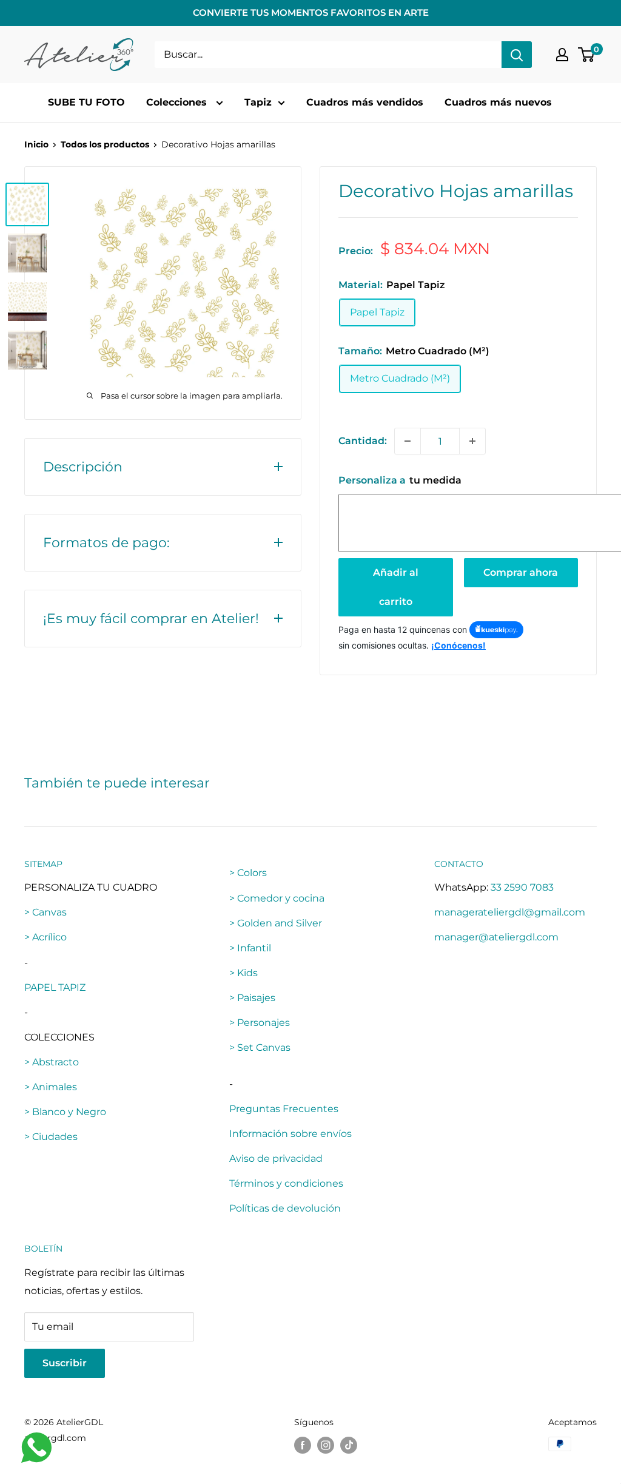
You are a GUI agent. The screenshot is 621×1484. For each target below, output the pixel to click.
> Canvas (45, 912)
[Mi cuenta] (562, 54)
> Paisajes (252, 997)
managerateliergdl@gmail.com (509, 912)
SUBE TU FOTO (86, 102)
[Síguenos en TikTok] (348, 1445)
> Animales (50, 1087)
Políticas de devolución (285, 1208)
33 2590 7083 (522, 887)
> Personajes (259, 1022)
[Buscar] (517, 54)
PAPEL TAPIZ (55, 987)
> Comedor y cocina (276, 898)
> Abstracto (51, 1062)
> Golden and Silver (275, 923)
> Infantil (250, 948)
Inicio (36, 144)
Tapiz (258, 102)
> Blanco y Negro (65, 1112)
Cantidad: (362, 441)
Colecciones (178, 102)
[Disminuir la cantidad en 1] (407, 441)
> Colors (248, 873)
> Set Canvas (259, 1047)
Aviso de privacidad (276, 1158)
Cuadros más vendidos (364, 102)
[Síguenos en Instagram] (325, 1445)
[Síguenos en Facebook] (302, 1445)
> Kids (243, 973)
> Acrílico (45, 937)
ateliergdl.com (55, 1437)
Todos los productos (105, 144)
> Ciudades (51, 1136)
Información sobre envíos (290, 1133)
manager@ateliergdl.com (496, 937)
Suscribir (64, 1363)
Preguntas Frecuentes (283, 1109)
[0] (586, 54)
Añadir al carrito (395, 587)
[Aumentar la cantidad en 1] (472, 441)
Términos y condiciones (286, 1183)
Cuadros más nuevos (498, 102)
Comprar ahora (520, 572)
